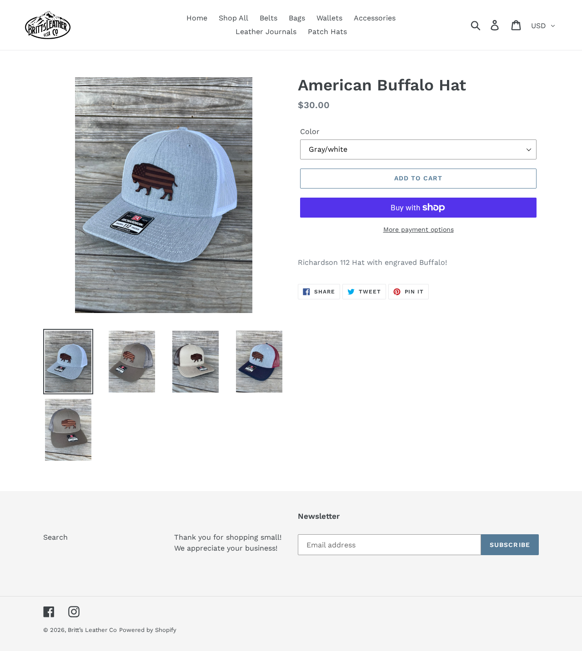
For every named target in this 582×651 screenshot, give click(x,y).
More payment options (418, 229)
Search (55, 537)
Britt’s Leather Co (92, 629)
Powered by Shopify (147, 629)
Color (310, 131)
